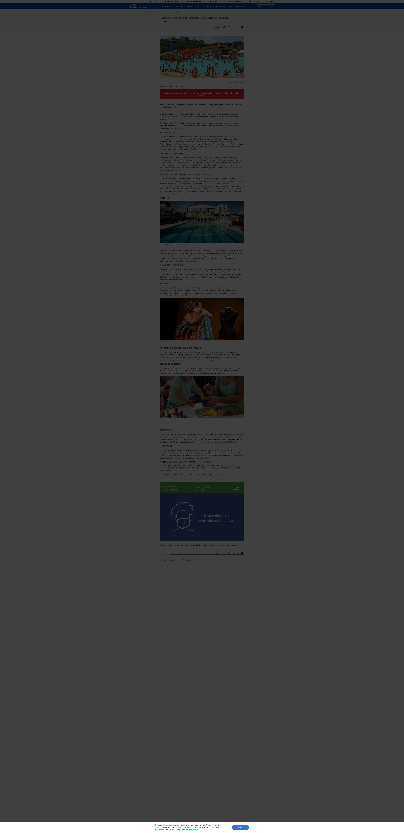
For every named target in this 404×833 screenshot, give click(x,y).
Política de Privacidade (188, 830)
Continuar (240, 827)
